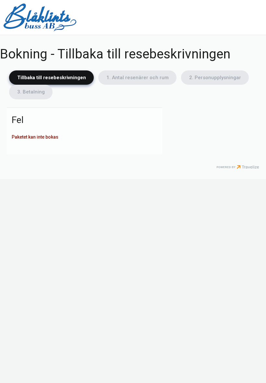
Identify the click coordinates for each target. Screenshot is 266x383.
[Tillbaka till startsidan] (40, 17)
